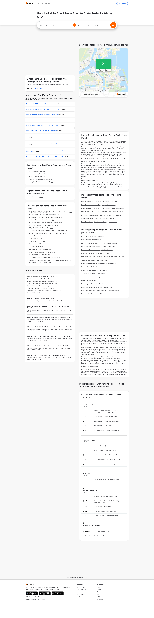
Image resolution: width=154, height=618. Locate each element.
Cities (98, 596)
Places (99, 589)
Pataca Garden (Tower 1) (112, 201)
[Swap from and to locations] (74, 25)
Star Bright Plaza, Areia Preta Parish (114, 256)
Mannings (84, 215)
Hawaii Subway (113, 222)
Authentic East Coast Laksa (89, 218)
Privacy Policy (37, 599)
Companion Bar (103, 218)
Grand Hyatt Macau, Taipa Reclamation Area (94, 270)
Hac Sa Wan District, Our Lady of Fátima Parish (94, 294)
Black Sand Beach (111, 243)
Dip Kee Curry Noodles (87, 201)
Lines (98, 587)
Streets (99, 592)
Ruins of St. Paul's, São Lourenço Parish (92, 243)
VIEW (47, 171)
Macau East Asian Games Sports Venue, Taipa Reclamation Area (100, 290)
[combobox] (55, 26)
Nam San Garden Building (113, 215)
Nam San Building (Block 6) (89, 208)
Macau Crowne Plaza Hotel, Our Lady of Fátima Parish (96, 287)
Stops (99, 594)
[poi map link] (103, 73)
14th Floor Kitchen (117, 211)
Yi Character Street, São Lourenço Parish (93, 273)
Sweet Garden (99, 201)
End (79, 24)
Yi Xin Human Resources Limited (90, 205)
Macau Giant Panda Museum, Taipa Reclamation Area (97, 250)
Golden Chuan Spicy (104, 208)
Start (41, 24)
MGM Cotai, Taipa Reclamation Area (91, 239)
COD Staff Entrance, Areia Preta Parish (92, 236)
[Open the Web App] (58, 593)
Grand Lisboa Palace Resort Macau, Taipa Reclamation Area (98, 263)
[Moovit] (30, 3)
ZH (79, 597)
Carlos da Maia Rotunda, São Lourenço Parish (94, 260)
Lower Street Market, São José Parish (92, 280)
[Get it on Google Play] (32, 593)
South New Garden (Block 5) (97, 215)
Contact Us (45, 599)
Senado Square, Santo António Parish (92, 284)
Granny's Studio (106, 211)
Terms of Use (29, 599)
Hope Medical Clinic (87, 222)
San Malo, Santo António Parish (90, 267)
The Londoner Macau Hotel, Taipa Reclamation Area (96, 277)
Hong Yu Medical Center (108, 205)
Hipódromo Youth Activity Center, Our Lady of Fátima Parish (98, 246)
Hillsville (112, 218)
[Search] (113, 25)
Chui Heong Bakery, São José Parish (91, 256)
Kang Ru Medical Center (118, 208)
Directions (100, 599)
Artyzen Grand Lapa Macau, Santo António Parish (95, 253)
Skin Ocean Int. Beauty (100, 222)
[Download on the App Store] (45, 593)
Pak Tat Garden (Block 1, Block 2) (90, 211)
